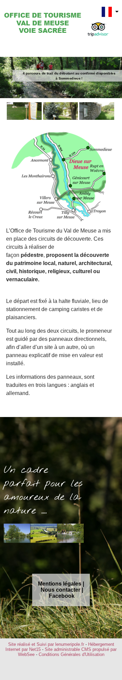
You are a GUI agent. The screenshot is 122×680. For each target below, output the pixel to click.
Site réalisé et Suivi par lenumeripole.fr (46, 644)
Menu (17, 48)
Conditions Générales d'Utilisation (71, 654)
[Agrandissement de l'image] (24, 118)
